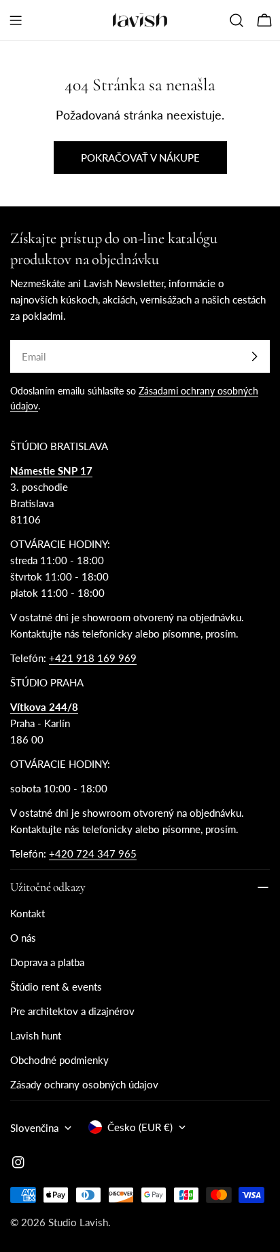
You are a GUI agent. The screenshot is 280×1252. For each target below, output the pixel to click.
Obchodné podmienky (59, 1060)
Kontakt (27, 913)
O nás (23, 938)
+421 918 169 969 (93, 658)
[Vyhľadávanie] (236, 20)
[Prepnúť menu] (15, 20)
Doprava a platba (47, 962)
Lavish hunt (35, 1035)
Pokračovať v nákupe (140, 157)
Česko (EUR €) (140, 1127)
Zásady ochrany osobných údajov (84, 1084)
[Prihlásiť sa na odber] (254, 356)
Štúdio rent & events (56, 986)
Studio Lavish (78, 1222)
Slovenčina (34, 1128)
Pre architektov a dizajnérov (72, 1011)
